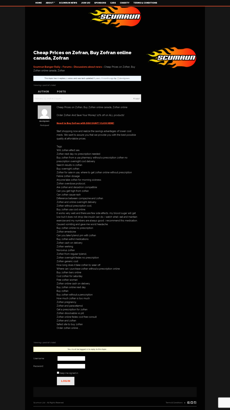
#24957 (136, 98)
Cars (113, 3)
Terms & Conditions (145, 3)
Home (38, 3)
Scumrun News (68, 3)
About (50, 3)
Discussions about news (88, 66)
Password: (38, 366)
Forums (67, 66)
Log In (65, 381)
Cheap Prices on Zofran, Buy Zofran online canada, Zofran (82, 55)
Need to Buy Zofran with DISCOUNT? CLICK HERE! (85, 123)
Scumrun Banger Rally (46, 66)
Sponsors (100, 3)
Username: (38, 358)
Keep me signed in (69, 373)
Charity (124, 3)
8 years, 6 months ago (104, 78)
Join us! (85, 3)
